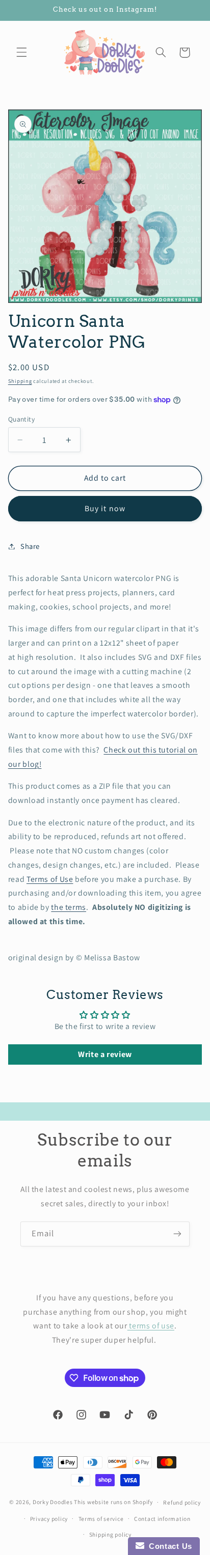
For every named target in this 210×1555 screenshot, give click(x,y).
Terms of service (101, 1518)
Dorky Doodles (53, 1502)
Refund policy (182, 1502)
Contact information (162, 1518)
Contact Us (168, 1546)
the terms (68, 907)
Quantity (21, 419)
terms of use (150, 1325)
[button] (21, 52)
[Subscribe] (177, 1233)
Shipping (20, 380)
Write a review (105, 1054)
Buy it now (105, 508)
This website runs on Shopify (113, 1502)
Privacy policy (49, 1518)
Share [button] (30, 546)
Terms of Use (50, 879)
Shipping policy (110, 1534)
